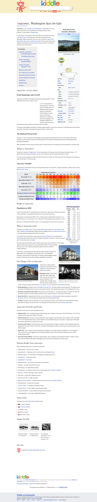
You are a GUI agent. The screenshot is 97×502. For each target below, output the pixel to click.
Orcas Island (27, 41)
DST (64, 113)
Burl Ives (20, 372)
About (28, 500)
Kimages (50, 11)
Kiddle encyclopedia (30, 480)
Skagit (69, 83)
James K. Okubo (22, 385)
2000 (68, 233)
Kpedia (54, 11)
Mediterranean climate (22, 169)
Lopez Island (50, 39)
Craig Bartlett (21, 360)
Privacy (33, 500)
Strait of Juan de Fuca (45, 287)
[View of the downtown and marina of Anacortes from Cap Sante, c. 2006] (68, 43)
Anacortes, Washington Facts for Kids (26, 483)
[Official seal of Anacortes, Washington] (61, 60)
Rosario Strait (44, 229)
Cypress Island (61, 284)
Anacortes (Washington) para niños (36, 450)
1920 (68, 217)
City (69, 34)
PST (73, 111)
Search (70, 8)
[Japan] (19, 409)
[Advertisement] (48, 17)
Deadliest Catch (51, 352)
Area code (60, 117)
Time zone (60, 111)
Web (41, 11)
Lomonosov (23, 407)
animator (29, 360)
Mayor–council (71, 87)
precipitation (25, 193)
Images (44, 11)
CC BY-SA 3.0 (32, 497)
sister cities (31, 401)
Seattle (33, 240)
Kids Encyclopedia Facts (22, 25)
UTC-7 (69, 113)
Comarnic (22, 404)
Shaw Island (20, 41)
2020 (65, 100)
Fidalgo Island (34, 32)
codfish (60, 282)
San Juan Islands (56, 229)
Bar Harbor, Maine (67, 302)
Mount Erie (20, 298)
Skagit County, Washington (35, 28)
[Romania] (19, 404)
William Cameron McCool (24, 380)
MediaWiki (39, 498)
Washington (71, 81)
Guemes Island (34, 43)
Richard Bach (21, 357)
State (59, 81)
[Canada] (19, 412)
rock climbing (53, 296)
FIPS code (60, 119)
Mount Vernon (23, 37)
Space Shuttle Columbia (55, 380)
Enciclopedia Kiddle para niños (50, 500)
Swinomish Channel (59, 231)
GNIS (59, 122)
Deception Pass (24, 231)
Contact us (39, 500)
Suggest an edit (63, 487)
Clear (67, 8)
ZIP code (60, 115)
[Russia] (19, 407)
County (59, 83)
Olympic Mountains (21, 238)
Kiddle (18, 500)
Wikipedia (19, 498)
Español (59, 11)
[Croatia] (19, 414)
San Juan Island (37, 41)
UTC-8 (69, 111)
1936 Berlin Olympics (55, 370)
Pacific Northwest (47, 236)
